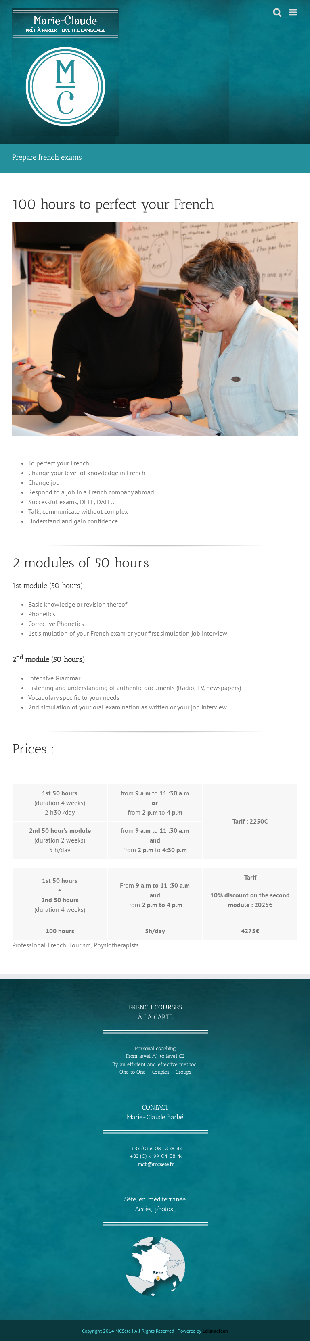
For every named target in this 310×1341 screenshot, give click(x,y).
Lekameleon (215, 1331)
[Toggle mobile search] (277, 12)
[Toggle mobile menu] (293, 12)
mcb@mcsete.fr (156, 1164)
